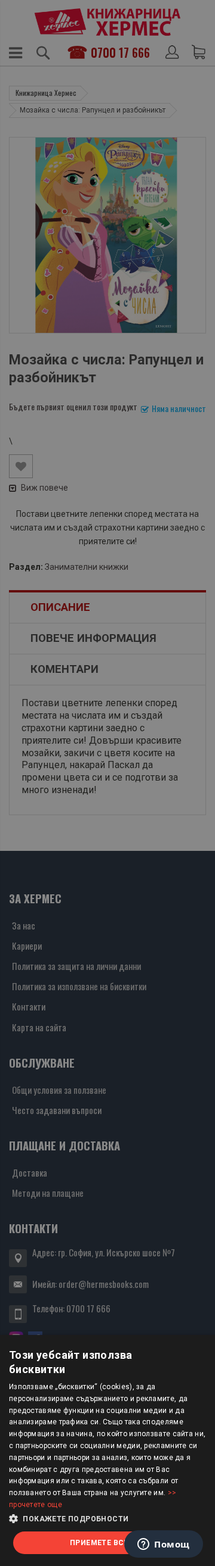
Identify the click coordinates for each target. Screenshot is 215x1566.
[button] (107, 1519)
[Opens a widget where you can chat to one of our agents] (163, 1545)
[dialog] (107, 1450)
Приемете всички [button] (107, 1543)
